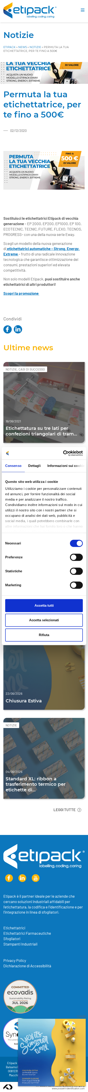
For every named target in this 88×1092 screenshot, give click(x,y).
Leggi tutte (64, 809)
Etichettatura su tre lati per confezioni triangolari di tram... (41, 430)
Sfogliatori (11, 938)
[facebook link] (9, 878)
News (22, 47)
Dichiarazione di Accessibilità (27, 965)
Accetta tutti (44, 605)
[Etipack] (29, 10)
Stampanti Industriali (20, 944)
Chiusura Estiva (24, 700)
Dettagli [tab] (34, 466)
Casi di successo (32, 369)
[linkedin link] (22, 878)
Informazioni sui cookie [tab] (66, 466)
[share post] (7, 330)
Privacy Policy (14, 960)
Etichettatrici (14, 928)
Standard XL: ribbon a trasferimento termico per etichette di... (35, 784)
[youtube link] (35, 878)
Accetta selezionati (44, 620)
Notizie (18, 35)
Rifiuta (44, 635)
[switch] (76, 557)
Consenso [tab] (13, 466)
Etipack (9, 47)
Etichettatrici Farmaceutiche (27, 933)
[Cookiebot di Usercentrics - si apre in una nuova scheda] (63, 453)
